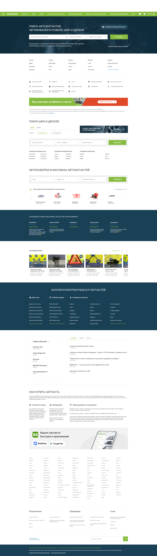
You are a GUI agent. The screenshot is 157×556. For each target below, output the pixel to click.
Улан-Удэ (118, 467)
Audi (50, 66)
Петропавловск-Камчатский (91, 485)
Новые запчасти (33, 517)
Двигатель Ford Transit (35, 307)
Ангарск (31, 465)
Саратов (104, 472)
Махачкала (75, 467)
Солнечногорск (105, 485)
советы (81, 338)
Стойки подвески (114, 310)
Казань (59, 465)
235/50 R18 (43, 154)
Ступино (103, 492)
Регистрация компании (76, 517)
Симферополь (105, 480)
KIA (50, 70)
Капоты (92, 307)
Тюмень (118, 465)
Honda (51, 60)
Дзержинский (47, 472)
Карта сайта (113, 528)
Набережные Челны (77, 482)
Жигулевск (46, 490)
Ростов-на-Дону (105, 460)
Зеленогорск (46, 492)
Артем (30, 467)
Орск (88, 475)
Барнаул (31, 477)
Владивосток (32, 494)
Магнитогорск (76, 463)
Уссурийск (118, 472)
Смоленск (104, 482)
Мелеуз (74, 470)
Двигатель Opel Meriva (35, 317)
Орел (88, 470)
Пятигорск (89, 496)
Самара (103, 467)
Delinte (81, 158)
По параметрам (42, 133)
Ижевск (45, 497)
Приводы (92, 317)
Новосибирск (90, 463)
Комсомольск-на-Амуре (63, 485)
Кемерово (60, 475)
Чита (117, 490)
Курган (59, 492)
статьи (88, 338)
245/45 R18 (32, 156)
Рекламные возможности (97, 517)
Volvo (70, 66)
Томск (117, 463)
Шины (34, 14)
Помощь (112, 525)
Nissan (70, 60)
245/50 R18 (43, 158)
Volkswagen (72, 63)
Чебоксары (118, 480)
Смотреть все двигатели (35, 323)
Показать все (115, 250)
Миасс (74, 472)
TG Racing (68, 156)
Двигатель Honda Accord (35, 310)
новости (73, 338)
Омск (88, 467)
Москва (74, 477)
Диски (42, 14)
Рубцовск (104, 463)
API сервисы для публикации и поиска (98, 524)
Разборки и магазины (75, 14)
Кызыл (59, 494)
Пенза (88, 480)
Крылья (92, 310)
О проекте (113, 521)
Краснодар (60, 487)
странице (51, 113)
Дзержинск (46, 470)
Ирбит (59, 458)
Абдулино (31, 460)
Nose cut (72, 304)
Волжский (46, 460)
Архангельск (32, 470)
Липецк (74, 460)
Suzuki (110, 66)
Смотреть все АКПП (54, 323)
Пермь (88, 482)
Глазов (45, 467)
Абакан (31, 458)
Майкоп (74, 465)
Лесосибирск (75, 458)
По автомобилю (56, 133)
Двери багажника (74, 317)
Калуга (59, 470)
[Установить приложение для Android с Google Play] (57, 443)
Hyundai (32, 70)
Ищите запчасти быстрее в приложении (54, 434)
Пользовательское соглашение (58, 552)
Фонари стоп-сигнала (116, 320)
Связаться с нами (95, 520)
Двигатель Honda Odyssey (36, 313)
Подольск (89, 491)
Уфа (117, 475)
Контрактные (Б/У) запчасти (37, 520)
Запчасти (25, 14)
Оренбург (89, 472)
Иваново (46, 494)
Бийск (30, 485)
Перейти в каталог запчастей (118, 323)
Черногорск (118, 485)
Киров (59, 477)
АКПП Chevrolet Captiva (55, 310)
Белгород (31, 480)
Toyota (31, 60)
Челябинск (118, 482)
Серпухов (104, 477)
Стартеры (112, 307)
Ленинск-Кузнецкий (62, 497)
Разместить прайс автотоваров (96, 14)
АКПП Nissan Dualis (54, 320)
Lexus (90, 66)
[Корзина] (144, 14)
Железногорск (47, 487)
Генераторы (73, 313)
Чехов (117, 487)
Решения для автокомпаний (119, 14)
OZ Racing (68, 154)
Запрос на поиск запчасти (56, 14)
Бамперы (72, 310)
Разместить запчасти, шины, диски (77, 525)
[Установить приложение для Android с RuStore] (40, 443)
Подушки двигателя (95, 313)
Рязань (103, 465)
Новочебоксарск (91, 465)
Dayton (81, 156)
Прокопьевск (90, 493)
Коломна (60, 482)
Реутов (88, 498)
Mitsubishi (52, 63)
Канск (59, 472)
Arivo (106, 156)
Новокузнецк (90, 458)
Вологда (45, 463)
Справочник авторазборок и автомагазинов (57, 521)
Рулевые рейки (94, 323)
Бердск (30, 482)
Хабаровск (118, 477)
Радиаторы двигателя (96, 320)
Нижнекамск (75, 490)
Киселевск (60, 480)
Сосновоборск (105, 487)
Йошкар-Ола (61, 463)
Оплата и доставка (54, 517)
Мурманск (75, 480)
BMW (31, 63)
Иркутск (60, 460)
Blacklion (82, 154)
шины (32, 127)
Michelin (107, 154)
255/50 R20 (32, 154)
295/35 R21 (43, 156)
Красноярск (61, 490)
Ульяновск (118, 470)
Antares (107, 158)
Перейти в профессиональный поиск (118, 46)
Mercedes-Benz (113, 63)
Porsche (56, 158)
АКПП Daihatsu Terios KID (56, 313)
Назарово (75, 485)
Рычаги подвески (115, 304)
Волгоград (46, 458)
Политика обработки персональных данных (39, 552)
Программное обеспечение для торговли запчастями (77, 521)
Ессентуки (46, 485)
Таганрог (104, 494)
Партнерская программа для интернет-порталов (118, 517)
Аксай (30, 463)
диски (39, 127)
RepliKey (68, 158)
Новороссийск (90, 460)
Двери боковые (74, 320)
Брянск (30, 492)
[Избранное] (140, 14)
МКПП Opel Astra (53, 304)
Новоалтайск (76, 497)
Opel (69, 70)
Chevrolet (91, 70)
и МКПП (62, 323)
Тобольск (118, 458)
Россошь (104, 458)
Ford (89, 63)
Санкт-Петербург (105, 470)
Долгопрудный (47, 477)
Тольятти (118, 460)
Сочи (103, 490)
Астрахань (31, 472)
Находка (75, 487)
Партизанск (90, 477)
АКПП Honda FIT (53, 317)
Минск (74, 475)
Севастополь (105, 475)
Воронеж (46, 465)
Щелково (118, 492)
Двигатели (72, 323)
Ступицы (112, 313)
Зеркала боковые (94, 304)
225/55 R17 (32, 158)
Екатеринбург (47, 480)
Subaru (110, 60)
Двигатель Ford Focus (35, 304)
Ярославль (118, 494)
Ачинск (30, 475)
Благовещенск (32, 487)
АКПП (71, 307)
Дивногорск (46, 475)
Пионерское (90, 488)
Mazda (90, 60)
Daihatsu (32, 66)
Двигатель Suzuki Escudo (35, 320)
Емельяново (46, 482)
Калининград (61, 467)
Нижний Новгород (77, 492)
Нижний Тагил (76, 494)
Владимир (31, 497)
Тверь (103, 497)
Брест (30, 490)
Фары (111, 317)
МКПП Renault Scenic (54, 307)
